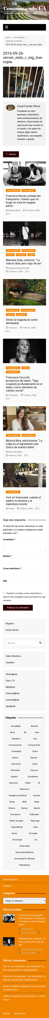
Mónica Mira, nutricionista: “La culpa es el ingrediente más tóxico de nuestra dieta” (24, 444)
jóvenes (36, 795)
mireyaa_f (12, 328)
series (14, 833)
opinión (37, 808)
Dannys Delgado (11, 986)
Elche (35, 764)
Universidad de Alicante (24, 858)
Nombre (7, 556)
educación (16, 764)
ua (36, 839)
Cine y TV (10, 680)
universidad (24, 846)
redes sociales (16, 821)
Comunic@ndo (13, 190)
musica (12, 808)
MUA (24, 802)
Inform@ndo (11, 674)
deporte (33, 757)
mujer (36, 802)
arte (37, 732)
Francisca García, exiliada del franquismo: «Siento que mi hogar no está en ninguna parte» (23, 200)
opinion (24, 808)
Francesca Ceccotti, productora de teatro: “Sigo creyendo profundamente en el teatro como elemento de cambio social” (24, 384)
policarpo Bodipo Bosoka (19, 268)
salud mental (17, 827)
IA (39, 783)
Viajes (31, 255)
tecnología (17, 839)
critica (35, 751)
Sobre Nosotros (13, 656)
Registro (10, 623)
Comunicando (34, 745)
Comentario (9, 539)
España (14, 776)
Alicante (34, 726)
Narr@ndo (10, 687)
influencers (25, 789)
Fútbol (28, 783)
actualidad (15, 726)
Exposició (13, 783)
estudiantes (33, 776)
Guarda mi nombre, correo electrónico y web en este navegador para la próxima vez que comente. (24, 597)
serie (35, 827)
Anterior (12, 154)
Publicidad (34, 814)
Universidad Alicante (24, 852)
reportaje (35, 821)
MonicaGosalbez (15, 452)
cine (35, 738)
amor (12, 732)
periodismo (15, 814)
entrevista (15, 770)
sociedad (33, 833)
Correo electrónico (12, 568)
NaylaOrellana (14, 210)
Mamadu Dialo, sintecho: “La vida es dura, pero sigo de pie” (24, 261)
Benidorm (16, 738)
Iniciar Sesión (12, 630)
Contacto (10, 662)
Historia (10, 255)
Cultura (25, 368)
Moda (12, 802)
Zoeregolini (13, 395)
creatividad (16, 751)
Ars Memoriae (12, 310)
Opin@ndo (21, 314)
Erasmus (34, 770)
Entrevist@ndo (28, 190)
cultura (15, 757)
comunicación (15, 745)
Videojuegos (24, 865)
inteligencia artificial (18, 795)
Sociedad (21, 255)
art (25, 732)
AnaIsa (11, 508)
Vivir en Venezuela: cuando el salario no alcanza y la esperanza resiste (23, 501)
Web (5, 581)
